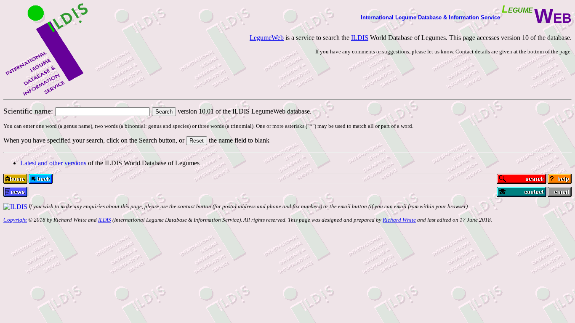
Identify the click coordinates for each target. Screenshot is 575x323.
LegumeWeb (267, 37)
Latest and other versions (53, 163)
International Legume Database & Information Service (430, 17)
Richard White (399, 220)
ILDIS (359, 37)
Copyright (15, 220)
